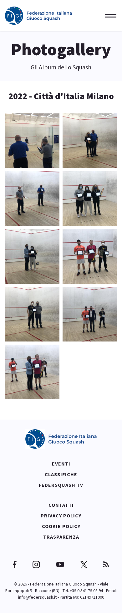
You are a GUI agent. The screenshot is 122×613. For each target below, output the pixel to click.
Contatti (61, 505)
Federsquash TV (61, 485)
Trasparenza (61, 537)
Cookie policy (61, 526)
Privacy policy (61, 515)
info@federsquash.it (37, 597)
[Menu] (109, 15)
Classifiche (61, 474)
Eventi (61, 464)
